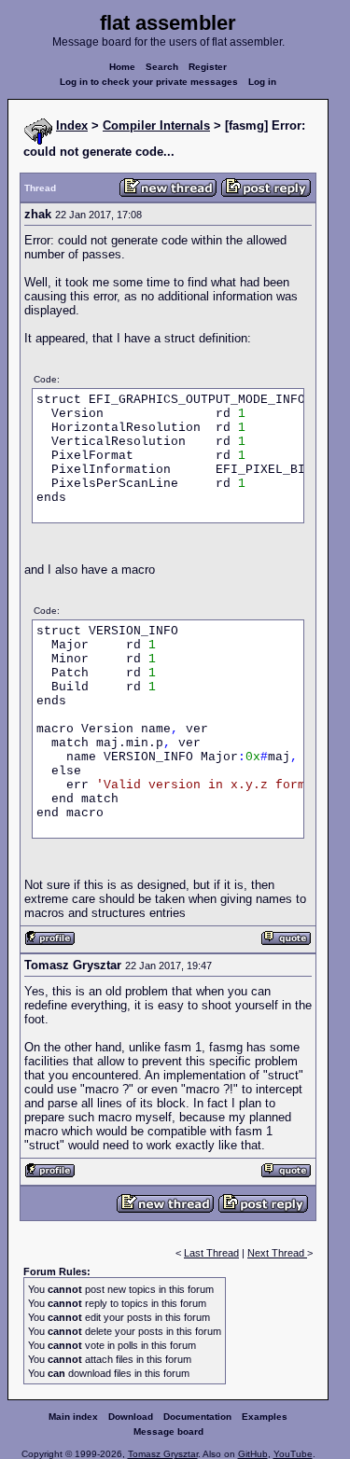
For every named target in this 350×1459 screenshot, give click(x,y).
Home (122, 67)
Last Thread (211, 1252)
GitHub (253, 1454)
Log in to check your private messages (149, 81)
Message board (168, 1431)
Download (130, 1416)
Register (208, 67)
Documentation (197, 1416)
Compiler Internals (156, 125)
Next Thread (277, 1252)
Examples (264, 1416)
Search (162, 67)
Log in (262, 81)
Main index (73, 1416)
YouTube (293, 1454)
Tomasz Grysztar (163, 1454)
